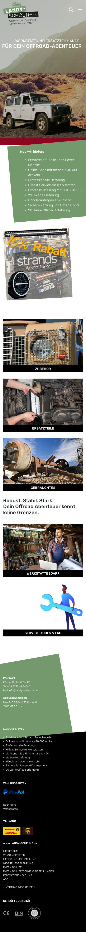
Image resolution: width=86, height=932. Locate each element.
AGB (5, 879)
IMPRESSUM (10, 851)
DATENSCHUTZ (12, 867)
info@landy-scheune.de (23, 690)
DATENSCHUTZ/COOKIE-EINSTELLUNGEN (28, 871)
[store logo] (21, 13)
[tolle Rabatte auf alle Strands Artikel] (42, 271)
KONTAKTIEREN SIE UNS (17, 875)
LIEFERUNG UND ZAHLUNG (19, 859)
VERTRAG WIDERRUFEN (20, 887)
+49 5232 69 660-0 (18, 686)
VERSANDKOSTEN (14, 855)
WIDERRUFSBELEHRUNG (18, 863)
